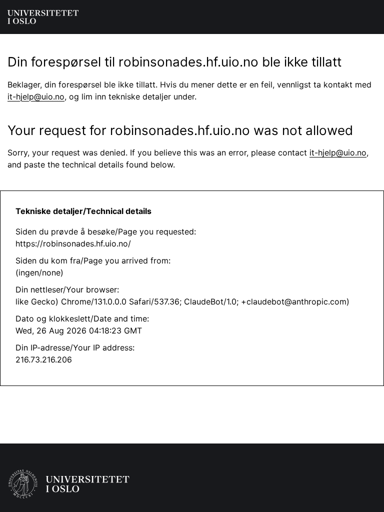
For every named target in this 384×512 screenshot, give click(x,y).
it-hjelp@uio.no (36, 97)
